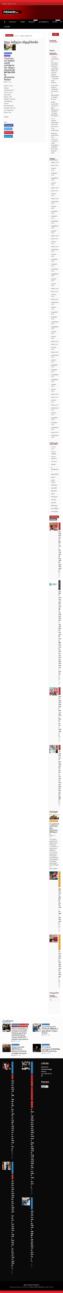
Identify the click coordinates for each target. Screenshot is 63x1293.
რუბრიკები (12, 22)
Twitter (8, 129)
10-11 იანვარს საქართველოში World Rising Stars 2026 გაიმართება (55, 124)
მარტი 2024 (55, 246)
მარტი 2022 (55, 352)
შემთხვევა (54, 505)
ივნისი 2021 (55, 394)
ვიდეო (53, 477)
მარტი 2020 (55, 432)
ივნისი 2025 (55, 188)
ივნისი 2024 (55, 236)
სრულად (6, 116)
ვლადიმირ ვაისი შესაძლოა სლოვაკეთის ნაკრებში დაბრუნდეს (59, 549)
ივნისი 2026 (55, 162)
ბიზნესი (22, 22)
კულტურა (54, 488)
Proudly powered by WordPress (18, 1287)
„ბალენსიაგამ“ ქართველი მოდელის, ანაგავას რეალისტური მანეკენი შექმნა (59, 775)
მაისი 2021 (54, 397)
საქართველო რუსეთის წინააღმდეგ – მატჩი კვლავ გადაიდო (59, 714)
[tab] (54, 517)
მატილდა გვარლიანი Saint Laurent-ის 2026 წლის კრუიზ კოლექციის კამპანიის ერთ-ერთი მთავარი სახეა (54, 143)
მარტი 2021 (55, 405)
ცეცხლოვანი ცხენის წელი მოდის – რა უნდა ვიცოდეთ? (59, 905)
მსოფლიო (33, 21)
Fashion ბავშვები (24, 1024)
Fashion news (8, 53)
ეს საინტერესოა (44, 22)
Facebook (9, 125)
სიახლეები (53, 811)
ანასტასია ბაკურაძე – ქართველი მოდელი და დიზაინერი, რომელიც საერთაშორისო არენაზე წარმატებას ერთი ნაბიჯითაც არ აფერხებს (12, 1223)
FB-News (54, 461)
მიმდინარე (53, 519)
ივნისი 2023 (55, 288)
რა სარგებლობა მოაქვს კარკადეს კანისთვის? (59, 965)
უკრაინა (53, 502)
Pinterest (9, 132)
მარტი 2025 (55, 198)
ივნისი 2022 (55, 341)
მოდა (53, 494)
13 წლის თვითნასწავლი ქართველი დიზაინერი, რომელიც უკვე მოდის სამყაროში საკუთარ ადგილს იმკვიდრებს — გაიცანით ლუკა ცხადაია (19, 1034)
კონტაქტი (7, 26)
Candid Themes (48, 1287)
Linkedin (9, 136)
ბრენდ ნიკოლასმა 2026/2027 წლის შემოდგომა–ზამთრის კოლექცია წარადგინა (19, 1050)
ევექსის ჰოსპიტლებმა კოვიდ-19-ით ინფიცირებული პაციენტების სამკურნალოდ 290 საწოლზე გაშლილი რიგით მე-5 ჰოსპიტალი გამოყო (59, 633)
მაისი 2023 (54, 291)
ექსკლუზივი (54, 474)
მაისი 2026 (54, 165)
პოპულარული (54, 517)
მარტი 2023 (55, 299)
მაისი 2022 (54, 344)
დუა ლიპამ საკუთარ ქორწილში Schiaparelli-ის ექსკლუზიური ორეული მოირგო (50, 1030)
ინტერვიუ (54, 485)
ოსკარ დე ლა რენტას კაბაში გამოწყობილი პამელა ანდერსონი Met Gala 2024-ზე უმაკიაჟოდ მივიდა (9, 69)
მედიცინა (54, 491)
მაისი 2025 (54, 191)
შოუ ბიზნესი (54, 508)
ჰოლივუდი (7, 55)
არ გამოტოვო (7, 1020)
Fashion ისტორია (16, 1026)
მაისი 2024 (54, 238)
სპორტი (55, 21)
